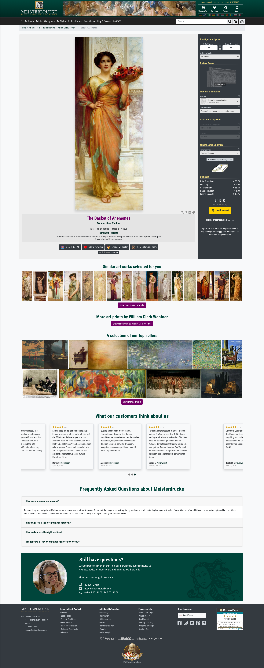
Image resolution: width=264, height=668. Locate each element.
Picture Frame (75, 21)
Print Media (89, 21)
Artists (39, 21)
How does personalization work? (42, 501)
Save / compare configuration (221, 159)
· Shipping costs (105, 619)
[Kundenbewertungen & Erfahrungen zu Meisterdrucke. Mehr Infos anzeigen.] (230, 618)
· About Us (64, 632)
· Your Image (104, 612)
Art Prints (29, 21)
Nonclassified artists (47, 28)
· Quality (102, 622)
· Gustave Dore (143, 629)
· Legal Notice (65, 616)
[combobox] (220, 56)
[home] (21, 21)
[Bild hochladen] (242, 21)
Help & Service (104, 21)
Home (23, 28)
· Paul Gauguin (143, 619)
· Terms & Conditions (68, 619)
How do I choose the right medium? (44, 532)
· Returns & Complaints (69, 629)
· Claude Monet (144, 616)
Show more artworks (132, 402)
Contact (117, 21)
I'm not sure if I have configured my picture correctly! (53, 541)
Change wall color (119, 247)
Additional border (206, 53)
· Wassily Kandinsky (145, 622)
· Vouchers (103, 629)
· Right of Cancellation (68, 626)
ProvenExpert (55, 463)
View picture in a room (146, 247)
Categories (49, 21)
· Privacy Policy (66, 622)
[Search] (230, 21)
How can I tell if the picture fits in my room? (48, 522)
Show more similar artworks (132, 305)
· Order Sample (105, 632)
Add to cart (221, 210)
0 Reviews (114, 252)
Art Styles (61, 21)
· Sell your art (104, 616)
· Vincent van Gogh (145, 612)
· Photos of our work (106, 626)
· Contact (63, 612)
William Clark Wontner (66, 28)
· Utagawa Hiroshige (146, 626)
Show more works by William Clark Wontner (132, 323)
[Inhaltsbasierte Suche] (235, 21)
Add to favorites (95, 247)
